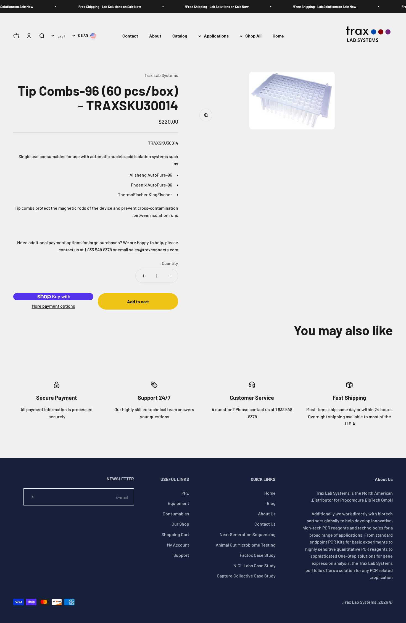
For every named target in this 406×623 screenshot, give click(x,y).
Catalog (179, 36)
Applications (216, 36)
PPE (185, 493)
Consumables (176, 513)
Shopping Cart (175, 534)
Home (278, 36)
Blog (271, 503)
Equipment (178, 503)
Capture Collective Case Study (246, 575)
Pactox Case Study (258, 555)
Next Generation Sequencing (248, 534)
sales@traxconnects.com (153, 249)
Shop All (253, 36)
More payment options (53, 305)
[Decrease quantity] (170, 276)
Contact (130, 36)
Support (181, 555)
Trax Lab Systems (161, 75)
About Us (267, 513)
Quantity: (169, 263)
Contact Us (265, 523)
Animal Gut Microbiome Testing (246, 544)
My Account (178, 544)
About (155, 36)
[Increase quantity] (144, 276)
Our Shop (180, 523)
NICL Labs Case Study (254, 565)
